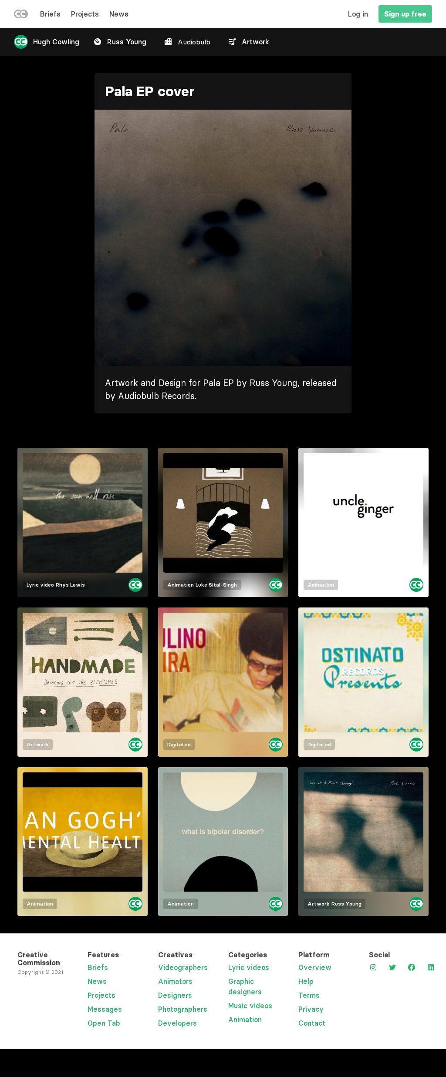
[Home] (21, 15)
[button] (223, 238)
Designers (175, 995)
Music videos (250, 1005)
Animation (245, 1019)
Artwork (255, 41)
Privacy (311, 1009)
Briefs (50, 14)
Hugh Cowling (56, 41)
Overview (314, 967)
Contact (311, 1023)
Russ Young (126, 41)
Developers (177, 1023)
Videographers (183, 967)
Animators (175, 981)
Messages (105, 1009)
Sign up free (405, 14)
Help (306, 981)
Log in (358, 14)
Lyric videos (248, 967)
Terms (309, 995)
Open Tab (104, 1023)
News (118, 14)
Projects (85, 14)
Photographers (182, 1009)
